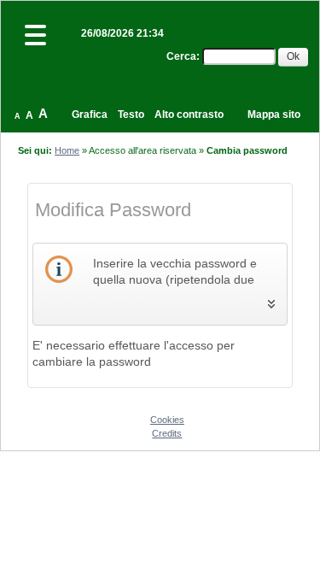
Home (67, 150)
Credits (167, 433)
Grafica (90, 114)
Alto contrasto (189, 114)
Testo (131, 114)
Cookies (167, 419)
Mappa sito (273, 114)
